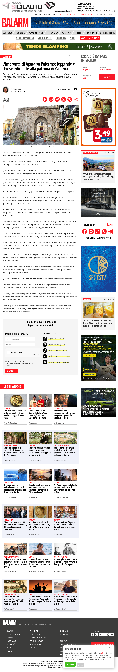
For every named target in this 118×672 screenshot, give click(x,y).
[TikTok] (45, 350)
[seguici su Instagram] (96, 634)
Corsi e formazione (25, 37)
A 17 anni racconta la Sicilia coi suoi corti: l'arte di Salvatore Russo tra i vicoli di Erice (65, 488)
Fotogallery (61, 37)
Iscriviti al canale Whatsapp (59, 356)
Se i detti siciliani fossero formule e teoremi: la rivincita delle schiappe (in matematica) (40, 451)
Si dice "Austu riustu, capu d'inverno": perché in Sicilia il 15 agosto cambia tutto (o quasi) (15, 563)
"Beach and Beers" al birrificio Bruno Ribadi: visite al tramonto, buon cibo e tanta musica (98, 323)
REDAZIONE (47, 14)
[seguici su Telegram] (108, 634)
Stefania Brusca (35, 534)
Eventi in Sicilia (13, 634)
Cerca (106, 76)
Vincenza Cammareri (62, 497)
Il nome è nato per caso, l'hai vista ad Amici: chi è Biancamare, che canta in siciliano (39, 563)
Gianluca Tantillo (35, 460)
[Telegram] (45, 362)
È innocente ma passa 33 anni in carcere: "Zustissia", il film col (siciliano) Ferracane (15, 526)
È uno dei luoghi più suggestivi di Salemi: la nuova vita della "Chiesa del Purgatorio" (14, 451)
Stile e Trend (35, 634)
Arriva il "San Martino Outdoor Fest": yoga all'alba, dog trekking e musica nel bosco (98, 176)
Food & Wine (12, 641)
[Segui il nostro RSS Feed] (112, 634)
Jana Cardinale (10, 460)
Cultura (76, 56)
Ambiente (34, 631)
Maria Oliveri (9, 609)
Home (71, 56)
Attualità (11, 644)
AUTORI (55, 14)
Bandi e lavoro (45, 37)
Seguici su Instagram (56, 344)
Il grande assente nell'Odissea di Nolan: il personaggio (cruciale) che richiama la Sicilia (15, 488)
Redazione (33, 423)
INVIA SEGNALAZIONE (67, 14)
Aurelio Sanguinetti (11, 423)
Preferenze (81, 665)
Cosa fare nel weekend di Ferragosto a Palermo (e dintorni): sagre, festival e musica (40, 600)
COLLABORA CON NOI (84, 14)
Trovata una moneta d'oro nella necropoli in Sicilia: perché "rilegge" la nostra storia (15, 414)
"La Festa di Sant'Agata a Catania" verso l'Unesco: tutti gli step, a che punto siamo (65, 526)
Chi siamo (64, 631)
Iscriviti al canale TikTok (57, 350)
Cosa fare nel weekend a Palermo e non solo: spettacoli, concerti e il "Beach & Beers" (39, 488)
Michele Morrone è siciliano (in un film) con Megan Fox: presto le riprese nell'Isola (64, 414)
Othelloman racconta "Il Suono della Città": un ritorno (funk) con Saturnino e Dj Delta (39, 414)
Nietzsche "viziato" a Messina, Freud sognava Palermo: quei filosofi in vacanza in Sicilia (14, 600)
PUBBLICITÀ (36, 14)
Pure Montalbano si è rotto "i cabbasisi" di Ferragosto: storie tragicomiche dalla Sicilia (65, 600)
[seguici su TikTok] (100, 634)
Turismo (10, 638)
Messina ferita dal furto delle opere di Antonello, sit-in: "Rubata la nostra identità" (39, 526)
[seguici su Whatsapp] (104, 634)
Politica (10, 648)
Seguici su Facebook (56, 339)
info (102, 653)
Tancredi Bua (60, 423)
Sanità (9, 651)
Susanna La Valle (10, 497)
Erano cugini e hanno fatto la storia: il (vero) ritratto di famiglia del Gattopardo (65, 562)
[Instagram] (45, 344)
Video (72, 37)
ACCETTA (70, 664)
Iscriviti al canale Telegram (58, 362)
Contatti (64, 641)
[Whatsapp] (45, 356)
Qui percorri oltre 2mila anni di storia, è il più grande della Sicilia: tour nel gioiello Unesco (64, 451)
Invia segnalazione (68, 644)
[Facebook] (45, 339)
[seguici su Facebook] (92, 634)
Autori (63, 638)
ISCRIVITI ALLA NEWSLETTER (98, 238)
